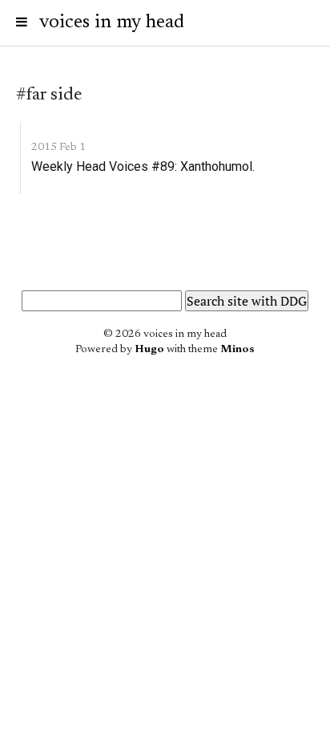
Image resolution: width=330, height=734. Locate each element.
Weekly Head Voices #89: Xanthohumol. (143, 166)
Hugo (149, 349)
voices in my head (111, 22)
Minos (237, 349)
